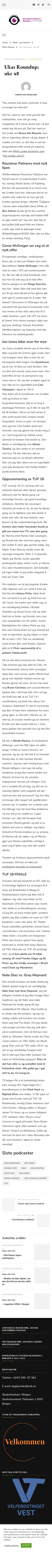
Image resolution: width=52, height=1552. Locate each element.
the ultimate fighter (35, 1178)
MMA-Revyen (35, 59)
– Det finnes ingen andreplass (11, 1257)
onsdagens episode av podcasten (22, 866)
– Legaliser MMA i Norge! (15, 1304)
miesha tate (10, 1168)
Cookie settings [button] (11, 1545)
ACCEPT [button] (26, 1545)
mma (24, 1168)
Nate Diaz (9, 1173)
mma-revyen (37, 1168)
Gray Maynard (12, 1163)
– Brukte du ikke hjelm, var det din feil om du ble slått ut (16, 1281)
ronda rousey (12, 1178)
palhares (24, 1173)
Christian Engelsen (26, 95)
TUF (6, 1183)
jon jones (29, 1163)
